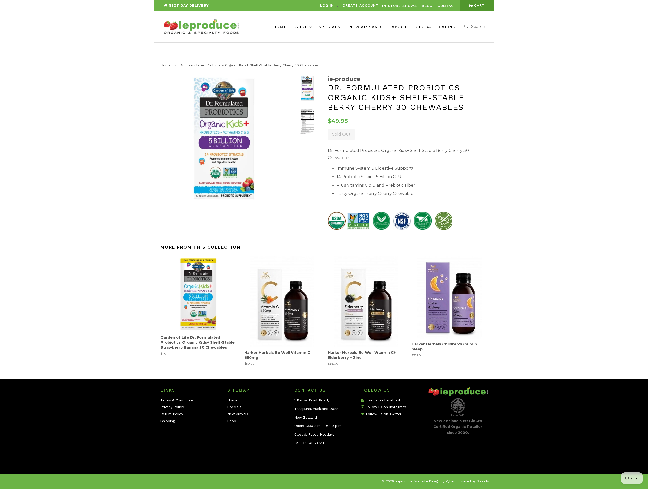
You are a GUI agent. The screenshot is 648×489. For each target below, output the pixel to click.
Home (280, 26)
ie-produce (403, 481)
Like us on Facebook (382, 400)
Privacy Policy (172, 407)
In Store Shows (399, 6)
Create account (360, 5)
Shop (302, 26)
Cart (479, 5)
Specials (329, 26)
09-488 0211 (313, 443)
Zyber (450, 481)
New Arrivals (366, 26)
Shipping (167, 421)
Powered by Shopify (472, 481)
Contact (447, 6)
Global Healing (436, 26)
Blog (427, 6)
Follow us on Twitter (382, 414)
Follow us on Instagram (385, 407)
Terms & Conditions (177, 400)
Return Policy (171, 414)
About (399, 26)
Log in (327, 5)
